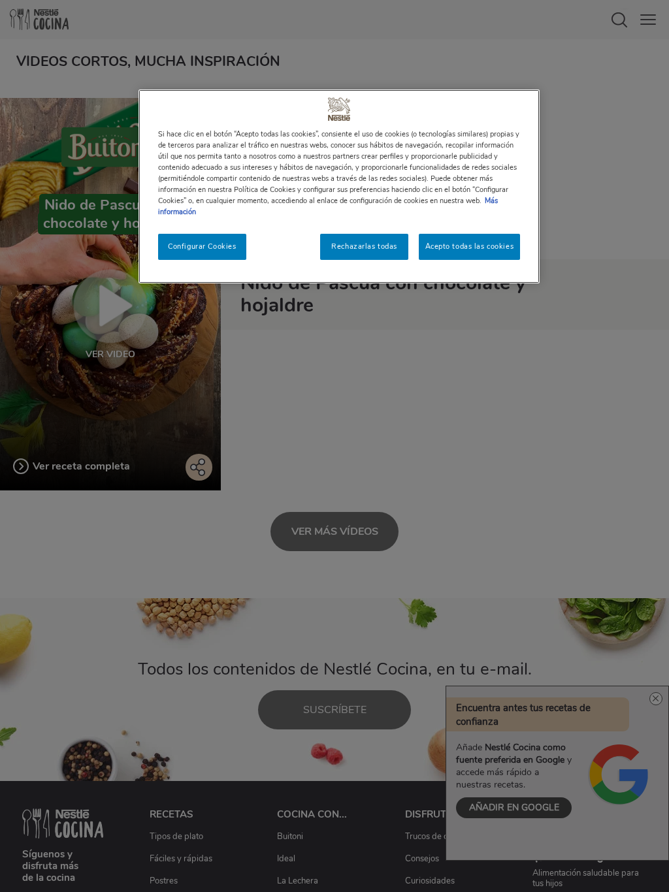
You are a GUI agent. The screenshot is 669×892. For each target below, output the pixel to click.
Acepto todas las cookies (469, 246)
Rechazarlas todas (364, 246)
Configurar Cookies (202, 246)
